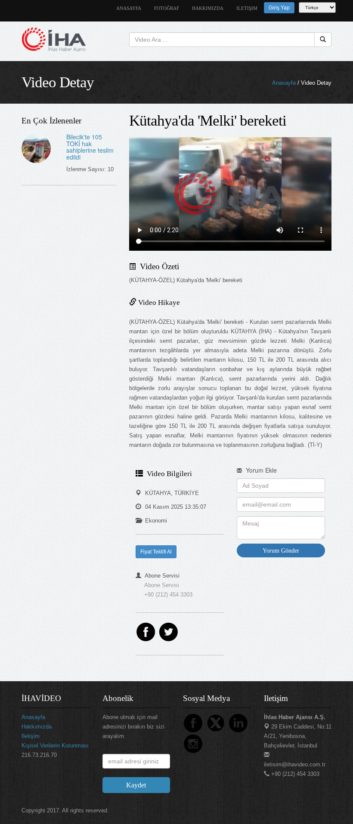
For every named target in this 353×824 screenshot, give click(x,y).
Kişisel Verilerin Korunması (55, 745)
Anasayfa (284, 83)
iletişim (246, 8)
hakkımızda (207, 8)
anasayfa (128, 8)
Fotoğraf (166, 8)
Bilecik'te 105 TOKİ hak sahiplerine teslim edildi (90, 146)
